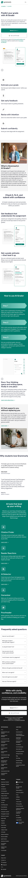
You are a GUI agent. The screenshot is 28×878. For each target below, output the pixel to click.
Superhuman (20, 782)
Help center (3, 858)
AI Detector (3, 789)
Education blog (19, 760)
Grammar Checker (5, 782)
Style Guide (3, 818)
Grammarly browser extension (5, 742)
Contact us (3, 860)
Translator (3, 800)
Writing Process (19, 753)
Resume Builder (4, 836)
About (17, 784)
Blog (17, 756)
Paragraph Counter (5, 814)
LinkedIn (4, 869)
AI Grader (3, 832)
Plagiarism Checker (5, 784)
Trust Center (18, 801)
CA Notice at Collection (20, 720)
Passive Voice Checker (4, 847)
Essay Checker (4, 795)
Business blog (19, 762)
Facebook (4, 862)
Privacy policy (19, 804)
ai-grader (9, 6)
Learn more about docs (7, 400)
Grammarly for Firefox (4, 752)
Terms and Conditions (18, 39)
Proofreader (3, 850)
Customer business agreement (20, 809)
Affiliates (18, 797)
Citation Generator (5, 793)
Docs (2, 729)
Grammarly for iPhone (4, 768)
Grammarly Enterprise (18, 738)
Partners (18, 799)
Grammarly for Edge (5, 755)
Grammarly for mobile (4, 765)
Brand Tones (3, 825)
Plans (17, 729)
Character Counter (5, 811)
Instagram (4, 864)
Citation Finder (4, 829)
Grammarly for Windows (4, 736)
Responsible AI (19, 790)
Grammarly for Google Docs (4, 761)
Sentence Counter (5, 816)
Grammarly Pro (19, 732)
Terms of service (19, 806)
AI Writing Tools (4, 804)
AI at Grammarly (19, 746)
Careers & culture (20, 792)
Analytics (3, 823)
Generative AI (19, 749)
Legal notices (19, 820)
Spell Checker (4, 839)
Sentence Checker (5, 841)
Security (18, 815)
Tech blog (18, 758)
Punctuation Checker (3, 844)
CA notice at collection (18, 812)
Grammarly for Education (19, 742)
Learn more (4, 425)
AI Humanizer (4, 791)
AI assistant (18, 744)
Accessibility (18, 817)
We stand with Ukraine (19, 787)
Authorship (3, 827)
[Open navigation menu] (25, 2)
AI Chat (2, 802)
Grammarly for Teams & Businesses (20, 735)
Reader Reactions (4, 834)
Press (17, 794)
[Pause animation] (2, 70)
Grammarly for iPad (5, 771)
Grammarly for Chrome (4, 745)
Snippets (3, 820)
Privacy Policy (4, 40)
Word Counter (4, 809)
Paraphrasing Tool (5, 798)
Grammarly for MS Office (5, 758)
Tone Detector (4, 807)
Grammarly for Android (4, 774)
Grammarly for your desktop (5, 732)
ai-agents (3, 6)
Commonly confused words (20, 766)
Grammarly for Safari (4, 748)
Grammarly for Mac (5, 738)
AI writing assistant (20, 751)
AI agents (3, 786)
